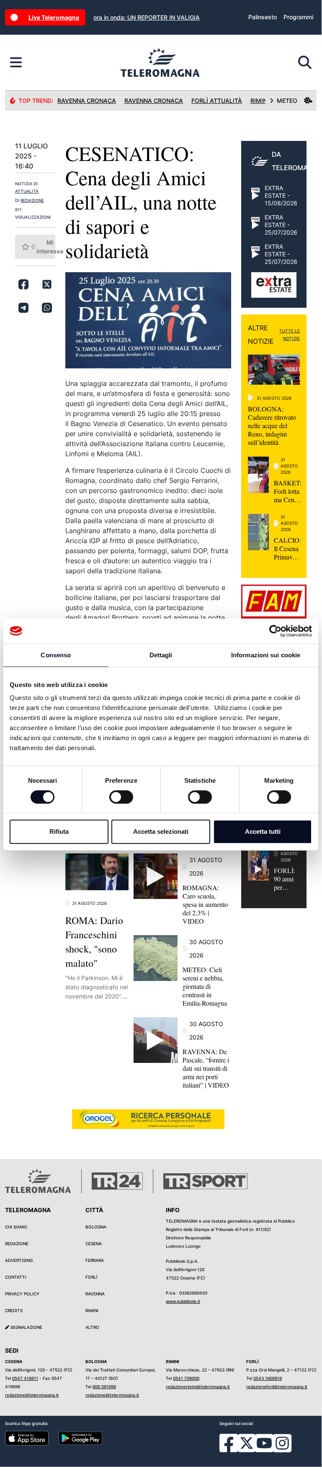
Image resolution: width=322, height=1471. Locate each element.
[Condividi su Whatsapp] (47, 307)
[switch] (121, 797)
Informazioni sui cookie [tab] (265, 655)
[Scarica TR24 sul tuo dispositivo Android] (80, 1437)
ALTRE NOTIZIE (261, 334)
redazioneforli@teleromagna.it (276, 1386)
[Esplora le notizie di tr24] (16, 63)
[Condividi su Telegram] (23, 307)
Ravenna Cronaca (86, 100)
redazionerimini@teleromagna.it (198, 1386)
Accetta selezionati (160, 831)
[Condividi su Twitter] (47, 284)
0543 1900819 (267, 1378)
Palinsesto (262, 16)
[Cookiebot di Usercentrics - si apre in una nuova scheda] (275, 631)
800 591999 (104, 1386)
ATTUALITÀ (27, 191)
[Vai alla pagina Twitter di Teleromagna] (246, 1442)
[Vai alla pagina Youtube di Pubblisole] (264, 1449)
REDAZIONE (32, 200)
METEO (287, 100)
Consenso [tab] (56, 655)
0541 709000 (186, 1378)
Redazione (16, 1243)
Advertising (19, 1260)
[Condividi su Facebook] (23, 284)
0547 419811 (25, 1378)
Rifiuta (59, 831)
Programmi (298, 16)
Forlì (91, 1276)
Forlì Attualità (216, 100)
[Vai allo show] (273, 289)
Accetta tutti (263, 831)
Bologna (95, 1226)
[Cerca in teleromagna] (305, 63)
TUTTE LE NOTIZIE (289, 334)
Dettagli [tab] (161, 655)
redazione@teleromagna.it (32, 1394)
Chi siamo (16, 1226)
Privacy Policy (22, 1293)
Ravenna (95, 1293)
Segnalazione (25, 1327)
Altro (92, 1327)
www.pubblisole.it (183, 1301)
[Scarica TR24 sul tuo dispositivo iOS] (27, 1437)
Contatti (15, 1276)
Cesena (93, 1243)
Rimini (91, 1310)
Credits (14, 1310)
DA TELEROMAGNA (297, 161)
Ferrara (94, 1260)
